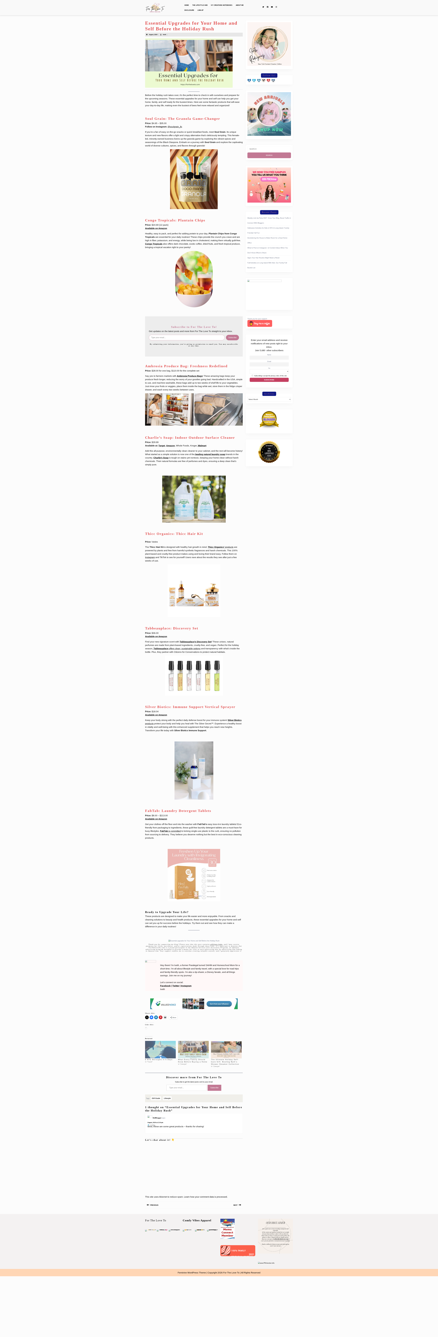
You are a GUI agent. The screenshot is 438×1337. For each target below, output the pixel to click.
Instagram (150, 557)
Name (269, 355)
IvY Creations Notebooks (221, 5)
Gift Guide (156, 1098)
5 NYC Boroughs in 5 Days (159, 1059)
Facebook (165, 986)
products (220, 547)
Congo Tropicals (153, 244)
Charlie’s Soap (161, 458)
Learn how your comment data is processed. (206, 1197)
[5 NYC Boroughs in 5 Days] (160, 1049)
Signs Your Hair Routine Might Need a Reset (263, 258)
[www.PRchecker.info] (266, 1263)
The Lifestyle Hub (199, 5)
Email (269, 361)
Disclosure (189, 10)
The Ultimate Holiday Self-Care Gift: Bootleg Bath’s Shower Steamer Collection (225, 1062)
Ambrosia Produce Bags (190, 376)
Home (186, 5)
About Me (240, 5)
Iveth (164, 34)
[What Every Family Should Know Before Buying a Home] (193, 1049)
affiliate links (216, 944)
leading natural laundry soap (210, 454)
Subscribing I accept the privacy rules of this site (270, 376)
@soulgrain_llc (175, 127)
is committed (170, 831)
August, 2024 (153, 34)
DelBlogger (157, 1118)
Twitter (175, 986)
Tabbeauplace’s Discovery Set (195, 642)
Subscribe (232, 337)
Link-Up (200, 10)
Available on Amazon (156, 228)
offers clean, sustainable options (177, 648)
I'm (269, 368)
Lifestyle (167, 1098)
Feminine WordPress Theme (192, 1272)
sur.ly (226, 1254)
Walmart (201, 445)
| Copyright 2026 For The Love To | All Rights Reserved (233, 1272)
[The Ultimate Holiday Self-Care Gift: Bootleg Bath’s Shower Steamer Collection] (226, 1049)
